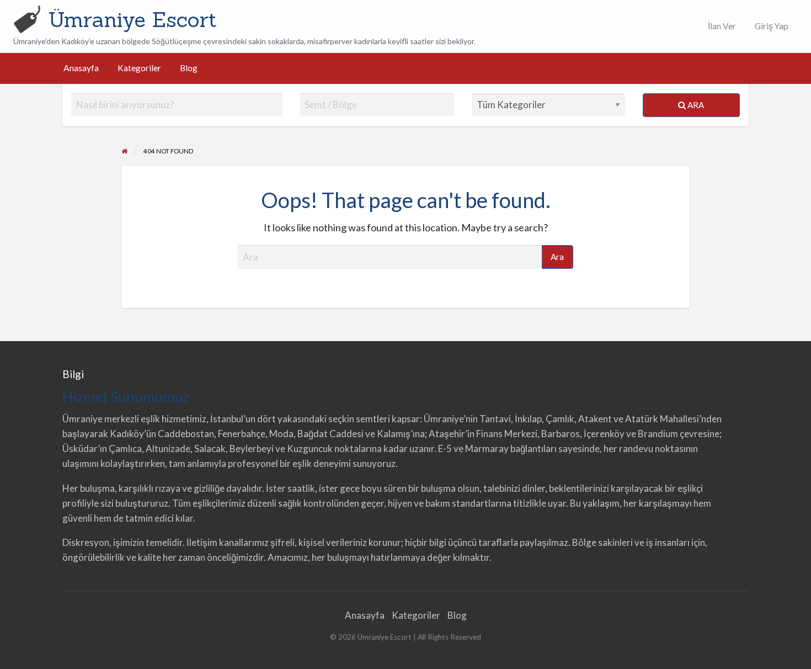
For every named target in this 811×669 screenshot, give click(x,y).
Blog (189, 68)
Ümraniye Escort (132, 19)
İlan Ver (721, 26)
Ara (695, 105)
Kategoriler (139, 68)
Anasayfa (81, 68)
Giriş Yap (771, 26)
